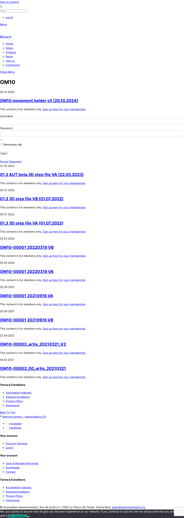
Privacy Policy (14, 401)
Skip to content (9, 2)
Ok (10, 516)
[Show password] (1, 139)
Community (13, 65)
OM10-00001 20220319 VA (27, 271)
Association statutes (18, 392)
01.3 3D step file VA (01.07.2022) (31, 223)
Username (6, 116)
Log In (9, 17)
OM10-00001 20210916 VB (26, 320)
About (9, 48)
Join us (10, 60)
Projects (11, 52)
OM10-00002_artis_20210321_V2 (33, 344)
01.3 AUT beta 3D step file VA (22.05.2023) (42, 174)
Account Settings (16, 443)
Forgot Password (10, 161)
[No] (28, 516)
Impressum (13, 405)
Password (6, 128)
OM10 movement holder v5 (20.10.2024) (39, 100)
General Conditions (18, 397)
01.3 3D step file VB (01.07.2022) (31, 198)
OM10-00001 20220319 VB (27, 247)
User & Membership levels (22, 463)
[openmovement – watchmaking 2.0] (36, 32)
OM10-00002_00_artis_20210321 (33, 368)
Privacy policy (20, 516)
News (9, 56)
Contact (11, 471)
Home (9, 43)
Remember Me (12, 144)
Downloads (13, 467)
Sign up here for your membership (64, 109)
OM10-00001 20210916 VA (26, 295)
